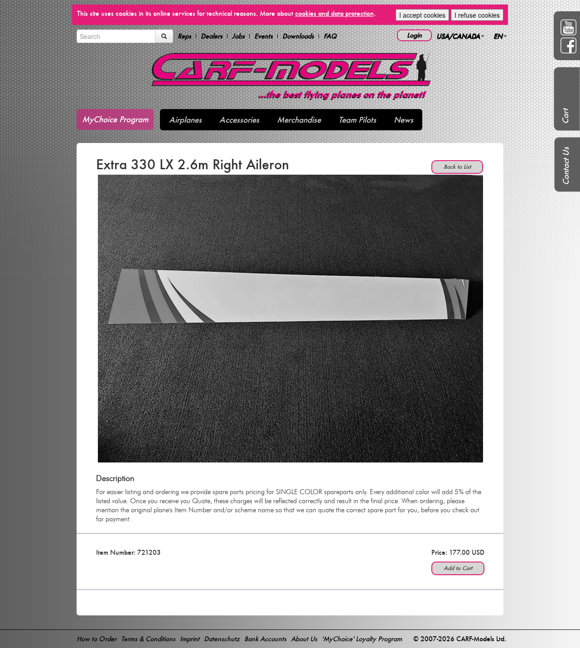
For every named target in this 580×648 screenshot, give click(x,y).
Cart (565, 116)
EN (498, 36)
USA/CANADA (458, 36)
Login (414, 35)
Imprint (189, 638)
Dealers (211, 36)
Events (263, 36)
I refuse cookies (477, 14)
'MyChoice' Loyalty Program (362, 638)
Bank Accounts (265, 638)
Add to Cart (458, 568)
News (403, 119)
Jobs (238, 36)
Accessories (239, 119)
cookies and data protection (334, 13)
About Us (304, 638)
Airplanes (185, 119)
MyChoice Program (115, 119)
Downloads (298, 36)
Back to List (457, 167)
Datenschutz (222, 638)
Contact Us (566, 166)
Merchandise (299, 119)
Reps (184, 36)
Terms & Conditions (148, 638)
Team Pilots (357, 119)
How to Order (96, 638)
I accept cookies (422, 14)
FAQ (330, 36)
